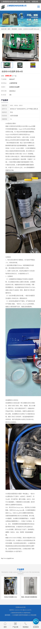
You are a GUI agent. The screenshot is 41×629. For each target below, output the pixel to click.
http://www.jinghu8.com (7, 558)
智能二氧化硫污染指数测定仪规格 (31, 597)
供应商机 (14, 29)
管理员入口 (27, 615)
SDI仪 (20, 29)
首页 (9, 29)
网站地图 (33, 615)
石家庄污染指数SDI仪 (10, 597)
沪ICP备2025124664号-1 (26, 610)
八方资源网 (15, 615)
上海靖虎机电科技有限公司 (17, 612)
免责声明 (21, 615)
